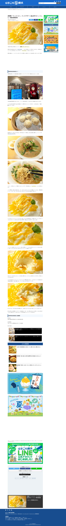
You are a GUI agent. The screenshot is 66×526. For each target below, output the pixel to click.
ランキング (22, 6)
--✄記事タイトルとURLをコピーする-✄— (13, 20)
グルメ (33, 6)
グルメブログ (24, 478)
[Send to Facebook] (36, 20)
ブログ (11, 6)
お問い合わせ (20, 513)
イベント (44, 6)
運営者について (7, 513)
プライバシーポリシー (14, 513)
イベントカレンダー (26, 513)
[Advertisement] (33, 12)
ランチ (31, 478)
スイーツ (28, 478)
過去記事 (11, 133)
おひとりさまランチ (17, 478)
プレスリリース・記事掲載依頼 (34, 513)
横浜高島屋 (34, 478)
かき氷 (21, 478)
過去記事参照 (20, 49)
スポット (55, 6)
